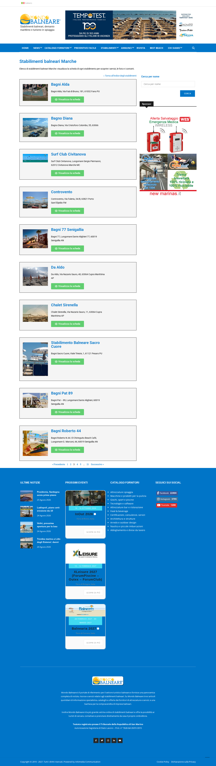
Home (25, 47)
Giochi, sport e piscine (122, 499)
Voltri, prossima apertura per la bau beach (47, 526)
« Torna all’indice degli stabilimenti (119, 75)
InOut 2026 (84, 514)
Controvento (61, 192)
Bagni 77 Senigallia (67, 229)
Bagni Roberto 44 (66, 431)
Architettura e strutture (122, 518)
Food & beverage (119, 511)
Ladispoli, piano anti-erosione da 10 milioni (48, 510)
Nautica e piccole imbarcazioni (126, 526)
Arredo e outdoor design (123, 522)
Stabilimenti (108, 47)
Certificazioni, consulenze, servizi (127, 514)
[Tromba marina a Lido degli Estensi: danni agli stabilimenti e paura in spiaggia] (27, 543)
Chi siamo (174, 47)
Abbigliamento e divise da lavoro (127, 530)
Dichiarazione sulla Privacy (183, 761)
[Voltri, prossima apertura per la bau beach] (27, 528)
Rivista (141, 47)
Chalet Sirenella (64, 305)
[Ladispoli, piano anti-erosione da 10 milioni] (27, 512)
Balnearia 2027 (84, 628)
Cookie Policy (163, 761)
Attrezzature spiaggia (121, 492)
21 (88, 464)
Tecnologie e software (121, 503)
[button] (67, 99)
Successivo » (97, 464)
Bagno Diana (62, 118)
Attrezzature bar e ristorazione (126, 507)
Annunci (126, 47)
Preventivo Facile (85, 47)
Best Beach (156, 47)
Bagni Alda (60, 84)
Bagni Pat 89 (62, 393)
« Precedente (58, 464)
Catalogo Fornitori (57, 47)
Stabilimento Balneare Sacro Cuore (75, 344)
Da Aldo (58, 267)
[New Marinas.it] (168, 194)
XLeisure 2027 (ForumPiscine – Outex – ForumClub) (85, 575)
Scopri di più (93, 532)
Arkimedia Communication (87, 761)
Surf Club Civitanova (68, 154)
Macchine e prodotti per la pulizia (128, 495)
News (36, 47)
